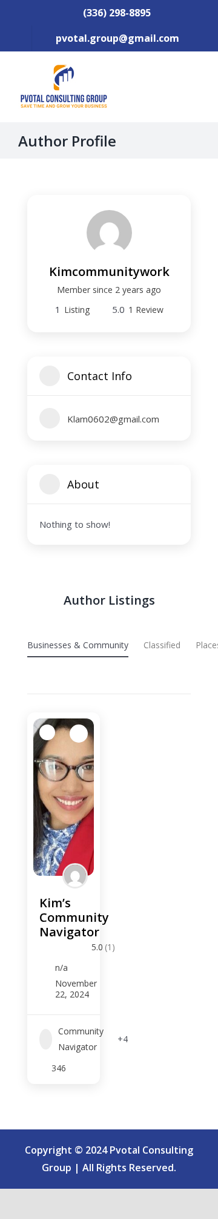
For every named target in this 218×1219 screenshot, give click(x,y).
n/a (61, 967)
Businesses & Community (77, 645)
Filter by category (38, 681)
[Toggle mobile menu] (195, 82)
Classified (162, 645)
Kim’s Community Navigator (74, 917)
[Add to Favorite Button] (79, 733)
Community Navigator (81, 1038)
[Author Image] (75, 876)
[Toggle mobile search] (173, 82)
